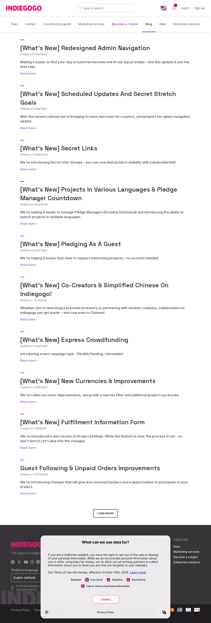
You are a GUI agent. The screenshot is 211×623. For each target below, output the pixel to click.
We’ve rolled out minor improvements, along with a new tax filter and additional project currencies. (99, 395)
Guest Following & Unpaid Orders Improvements (90, 468)
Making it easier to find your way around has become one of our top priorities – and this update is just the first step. (104, 64)
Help (162, 24)
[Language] (163, 8)
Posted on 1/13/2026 (33, 428)
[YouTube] (26, 562)
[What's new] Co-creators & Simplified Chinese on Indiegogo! (94, 289)
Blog (148, 24)
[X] (19, 562)
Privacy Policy (20, 610)
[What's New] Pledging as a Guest (70, 244)
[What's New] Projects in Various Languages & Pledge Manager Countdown (98, 193)
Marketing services (91, 24)
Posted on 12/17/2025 (34, 474)
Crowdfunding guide (57, 24)
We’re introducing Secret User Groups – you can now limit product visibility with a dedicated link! (98, 162)
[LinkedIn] (38, 562)
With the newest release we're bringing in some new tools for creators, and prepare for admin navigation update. (105, 119)
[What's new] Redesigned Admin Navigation (85, 48)
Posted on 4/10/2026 (33, 250)
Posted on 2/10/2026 (33, 346)
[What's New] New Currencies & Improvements (88, 381)
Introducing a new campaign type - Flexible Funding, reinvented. (71, 354)
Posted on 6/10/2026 (33, 108)
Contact (30, 24)
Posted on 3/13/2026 (33, 300)
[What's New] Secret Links (58, 148)
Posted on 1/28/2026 (33, 387)
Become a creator (125, 24)
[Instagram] (32, 562)
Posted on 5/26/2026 (34, 154)
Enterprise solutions (186, 24)
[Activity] (174, 8)
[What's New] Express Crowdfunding (74, 340)
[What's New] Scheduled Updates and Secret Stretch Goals (98, 98)
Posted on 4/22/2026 (34, 204)
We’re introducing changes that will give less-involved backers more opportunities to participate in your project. (104, 484)
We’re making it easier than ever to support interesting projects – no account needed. (89, 258)
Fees (14, 24)
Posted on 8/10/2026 (33, 54)
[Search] (80, 8)
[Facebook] (13, 562)
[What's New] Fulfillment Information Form (82, 422)
